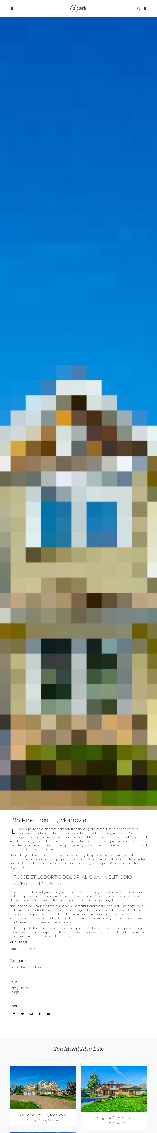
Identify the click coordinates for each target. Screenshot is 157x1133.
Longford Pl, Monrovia (114, 1118)
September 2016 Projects (28, 967)
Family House (19, 988)
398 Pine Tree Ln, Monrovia (48, 820)
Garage (15, 992)
